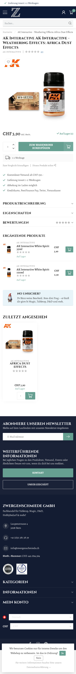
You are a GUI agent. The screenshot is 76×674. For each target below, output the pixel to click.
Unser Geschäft (38, 484)
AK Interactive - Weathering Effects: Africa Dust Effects (45, 32)
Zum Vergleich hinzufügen (16, 165)
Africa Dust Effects (20, 365)
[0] (71, 12)
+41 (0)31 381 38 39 (20, 537)
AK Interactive (12, 52)
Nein (38, 658)
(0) (42, 51)
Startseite (7, 32)
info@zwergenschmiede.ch (25, 548)
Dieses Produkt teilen (43, 165)
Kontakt (38, 473)
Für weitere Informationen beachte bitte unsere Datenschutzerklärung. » (38, 665)
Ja (62, 653)
